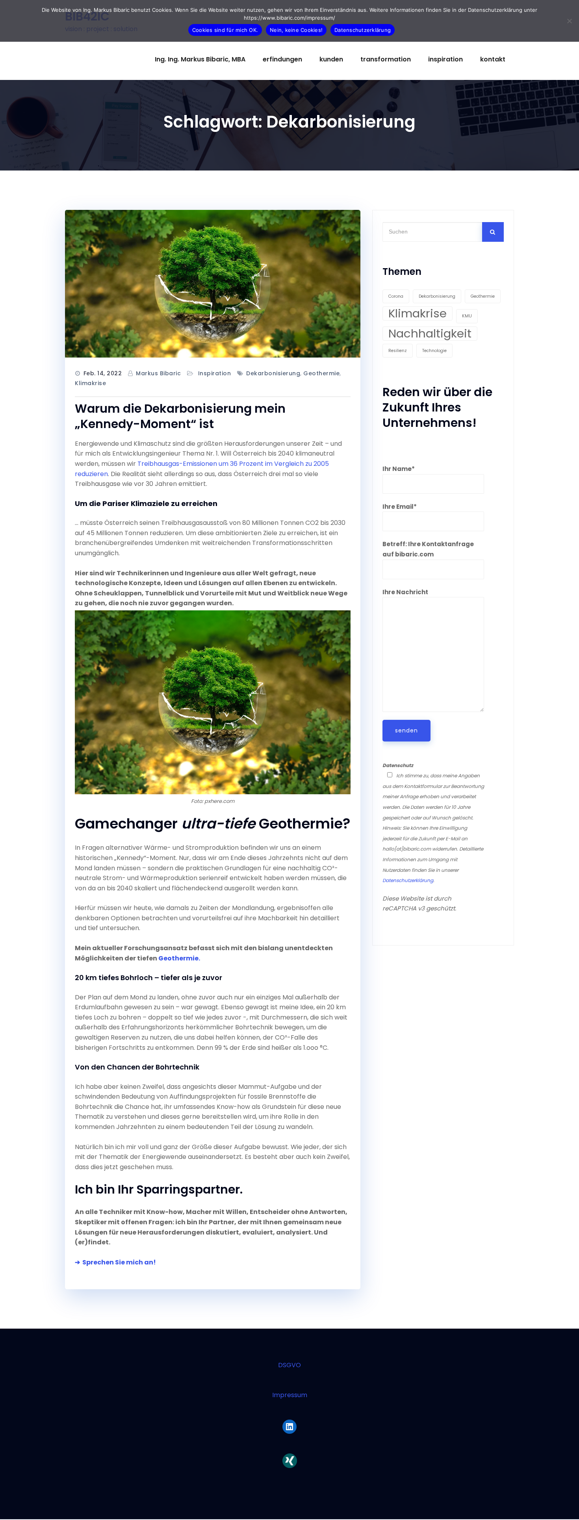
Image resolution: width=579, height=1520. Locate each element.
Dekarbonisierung (273, 373)
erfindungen (282, 59)
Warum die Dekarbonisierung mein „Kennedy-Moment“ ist (180, 416)
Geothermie (321, 373)
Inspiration (214, 373)
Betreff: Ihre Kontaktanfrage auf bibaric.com (428, 549)
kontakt (492, 59)
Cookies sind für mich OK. (225, 30)
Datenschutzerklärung (407, 880)
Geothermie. (179, 958)
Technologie (434, 351)
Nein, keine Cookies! (296, 30)
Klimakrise (90, 383)
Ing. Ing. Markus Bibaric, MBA (200, 59)
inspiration (445, 59)
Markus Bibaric (158, 373)
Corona (395, 296)
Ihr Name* (398, 469)
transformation (385, 59)
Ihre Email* (399, 506)
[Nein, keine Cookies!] (569, 21)
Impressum (289, 1395)
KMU (467, 316)
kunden (331, 59)
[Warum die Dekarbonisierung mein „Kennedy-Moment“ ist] (212, 284)
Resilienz (397, 351)
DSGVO (289, 1365)
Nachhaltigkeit (429, 333)
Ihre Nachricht (405, 592)
